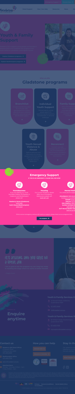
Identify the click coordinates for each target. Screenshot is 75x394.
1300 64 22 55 (70, 210)
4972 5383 (19, 203)
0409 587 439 (44, 198)
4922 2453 (19, 207)
